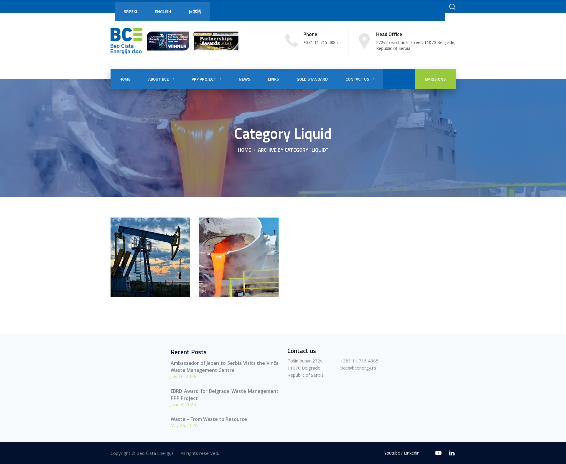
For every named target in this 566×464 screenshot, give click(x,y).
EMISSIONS (435, 79)
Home (244, 149)
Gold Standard (312, 79)
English (163, 11)
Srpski (130, 11)
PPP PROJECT (204, 79)
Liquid (150, 275)
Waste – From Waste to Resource (209, 419)
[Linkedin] (451, 453)
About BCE (158, 79)
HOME (125, 79)
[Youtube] (438, 453)
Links (273, 79)
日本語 (195, 11)
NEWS (244, 79)
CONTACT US (357, 79)
